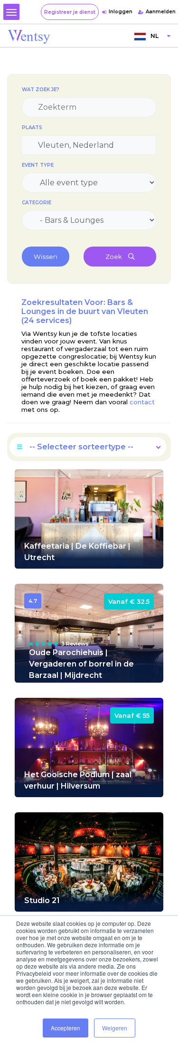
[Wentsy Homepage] (29, 36)
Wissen (45, 256)
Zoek (114, 256)
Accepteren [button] (65, 1028)
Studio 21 (42, 900)
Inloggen (120, 12)
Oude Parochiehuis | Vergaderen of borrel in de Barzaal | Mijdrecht (81, 664)
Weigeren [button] (114, 1028)
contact (141, 402)
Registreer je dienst (69, 12)
